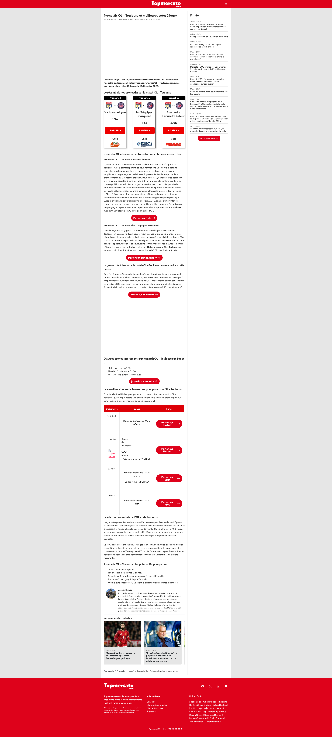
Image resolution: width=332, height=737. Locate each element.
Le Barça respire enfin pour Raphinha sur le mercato (208, 92)
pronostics (148, 82)
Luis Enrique (205, 705)
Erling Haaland (220, 705)
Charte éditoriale (155, 708)
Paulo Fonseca (217, 718)
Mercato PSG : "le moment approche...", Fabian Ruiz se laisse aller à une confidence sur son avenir (208, 81)
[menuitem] (226, 4)
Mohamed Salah (213, 721)
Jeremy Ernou (125, 589)
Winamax (176, 287)
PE (176, 729)
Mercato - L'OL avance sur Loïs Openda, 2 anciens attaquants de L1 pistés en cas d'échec (208, 69)
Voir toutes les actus (209, 138)
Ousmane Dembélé (213, 715)
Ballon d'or (196, 701)
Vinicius (222, 711)
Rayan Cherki (196, 715)
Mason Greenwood (198, 718)
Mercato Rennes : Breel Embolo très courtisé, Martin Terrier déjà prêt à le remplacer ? (207, 56)
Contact (150, 701)
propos (151, 711)
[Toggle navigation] (106, 4)
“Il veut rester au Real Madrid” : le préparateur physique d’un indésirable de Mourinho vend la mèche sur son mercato (161, 656)
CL (173, 729)
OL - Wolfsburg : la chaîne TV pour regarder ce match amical (206, 45)
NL (182, 729)
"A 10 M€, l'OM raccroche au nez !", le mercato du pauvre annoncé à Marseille (208, 129)
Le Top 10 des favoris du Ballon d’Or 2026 (209, 36)
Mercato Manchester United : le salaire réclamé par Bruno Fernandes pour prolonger (120, 655)
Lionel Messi (195, 711)
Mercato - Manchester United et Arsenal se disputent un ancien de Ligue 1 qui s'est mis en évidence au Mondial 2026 (209, 118)
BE (179, 729)
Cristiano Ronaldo (216, 708)
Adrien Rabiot (196, 721)
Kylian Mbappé (210, 701)
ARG (169, 729)
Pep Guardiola (210, 711)
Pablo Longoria (198, 708)
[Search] (226, 4)
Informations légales (157, 705)
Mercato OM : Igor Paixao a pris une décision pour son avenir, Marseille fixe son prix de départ (208, 26)
